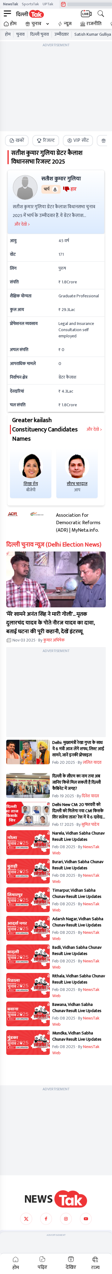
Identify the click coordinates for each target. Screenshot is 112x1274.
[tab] (17, 140)
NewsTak (10, 4)
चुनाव (36, 24)
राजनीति (93, 24)
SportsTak (30, 4)
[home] (56, 1199)
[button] (56, 579)
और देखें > (94, 429)
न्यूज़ (68, 24)
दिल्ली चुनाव (39, 34)
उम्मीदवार (61, 34)
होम (13, 24)
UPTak (48, 4)
